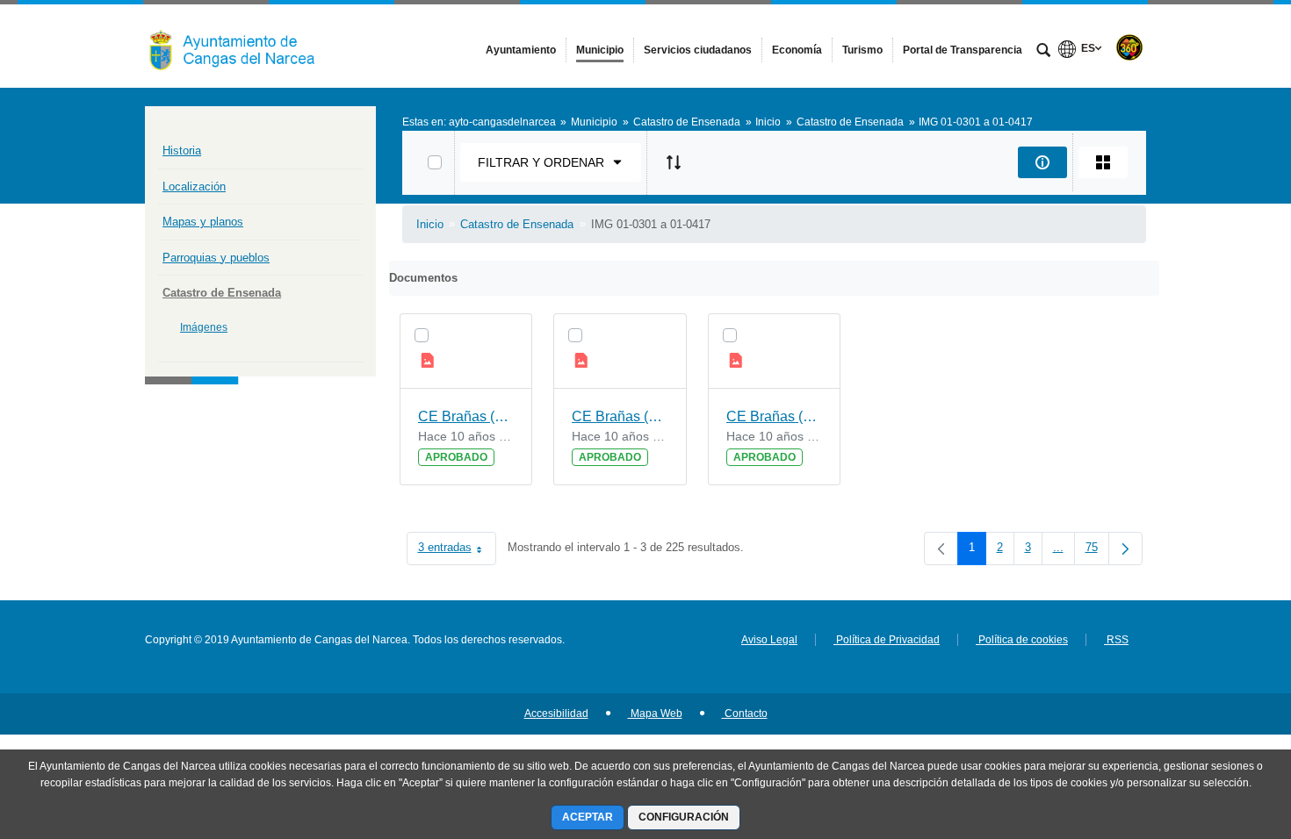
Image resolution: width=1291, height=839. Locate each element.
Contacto (745, 713)
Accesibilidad (556, 713)
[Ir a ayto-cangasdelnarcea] (241, 45)
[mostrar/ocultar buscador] (1043, 51)
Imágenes (203, 327)
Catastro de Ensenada (221, 292)
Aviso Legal (769, 640)
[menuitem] (520, 50)
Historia (181, 150)
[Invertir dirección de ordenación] (674, 162)
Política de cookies (1022, 640)
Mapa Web (655, 713)
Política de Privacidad (886, 640)
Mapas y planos (202, 221)
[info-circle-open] (1042, 162)
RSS (1116, 640)
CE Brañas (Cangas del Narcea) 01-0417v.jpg (466, 416)
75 (1097, 551)
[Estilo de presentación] (1103, 162)
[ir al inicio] (1220, 733)
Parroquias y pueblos (216, 257)
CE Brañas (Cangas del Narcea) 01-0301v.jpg (774, 416)
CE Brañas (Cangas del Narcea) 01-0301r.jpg (620, 416)
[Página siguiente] (1125, 548)
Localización (194, 186)
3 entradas (457, 551)
